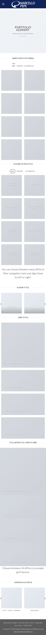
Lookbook (29, 66)
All (13, 66)
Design (20, 66)
